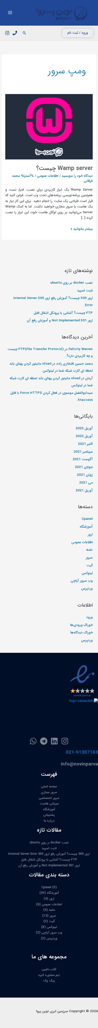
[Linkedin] (54, 741)
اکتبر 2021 (85, 444)
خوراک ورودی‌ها (81, 625)
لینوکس (87, 573)
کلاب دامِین (49, 969)
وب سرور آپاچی (82, 580)
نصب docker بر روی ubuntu (71, 282)
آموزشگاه (86, 526)
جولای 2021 (84, 467)
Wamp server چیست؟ (64, 168)
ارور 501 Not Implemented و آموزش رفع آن (60, 320)
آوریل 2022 (84, 436)
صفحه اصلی (49, 786)
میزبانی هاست (49, 803)
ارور (90, 534)
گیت (89, 565)
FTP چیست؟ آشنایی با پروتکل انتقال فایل (63, 313)
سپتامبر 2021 (83, 451)
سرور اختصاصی (49, 798)
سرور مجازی (49, 792)
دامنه (89, 549)
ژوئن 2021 (85, 475)
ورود (89, 617)
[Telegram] (43, 741)
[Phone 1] (15, 33)
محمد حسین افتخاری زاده (74, 363)
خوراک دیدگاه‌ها (81, 632)
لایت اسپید (85, 290)
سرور (89, 557)
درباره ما (49, 820)
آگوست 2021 (83, 459)
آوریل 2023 (84, 428)
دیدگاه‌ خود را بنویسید (77, 176)
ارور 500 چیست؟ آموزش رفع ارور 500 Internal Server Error (49, 853)
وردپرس (87, 588)
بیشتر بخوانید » (82, 229)
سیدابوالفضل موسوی (77, 393)
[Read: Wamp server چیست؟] (49, 126)
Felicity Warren (81, 349)
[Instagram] (7, 33)
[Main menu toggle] (10, 13)
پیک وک (49, 980)
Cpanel (87, 519)
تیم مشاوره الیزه (49, 975)
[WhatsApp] (33, 741)
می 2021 (86, 482)
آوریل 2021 (84, 490)
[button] (77, 33)
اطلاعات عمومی (47, 176)
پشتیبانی (49, 815)
